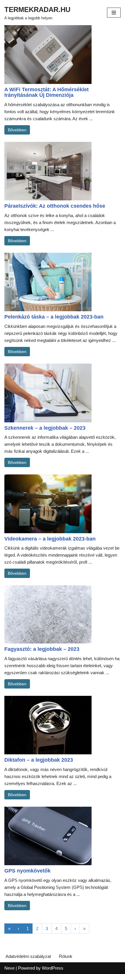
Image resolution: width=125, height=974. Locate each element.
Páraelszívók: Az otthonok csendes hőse (54, 206)
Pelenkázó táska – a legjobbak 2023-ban (53, 317)
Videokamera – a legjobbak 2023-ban (50, 539)
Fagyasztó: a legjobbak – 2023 (41, 649)
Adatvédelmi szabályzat (28, 956)
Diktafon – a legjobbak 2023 (38, 760)
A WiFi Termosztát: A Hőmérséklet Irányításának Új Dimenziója (46, 92)
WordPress (52, 968)
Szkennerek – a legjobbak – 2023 (44, 428)
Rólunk (65, 956)
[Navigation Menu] (114, 13)
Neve (9, 968)
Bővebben (17, 130)
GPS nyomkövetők (27, 871)
